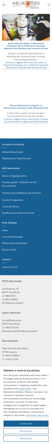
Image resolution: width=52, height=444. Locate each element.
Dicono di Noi (9, 249)
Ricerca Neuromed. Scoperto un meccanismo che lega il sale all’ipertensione (26, 106)
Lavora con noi (9, 267)
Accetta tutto (26, 423)
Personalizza (26, 431)
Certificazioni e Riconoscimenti (18, 212)
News (5, 230)
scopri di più (11, 359)
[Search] (49, 4)
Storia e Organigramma (14, 175)
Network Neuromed (12, 152)
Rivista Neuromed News (14, 243)
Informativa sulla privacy (37, 415)
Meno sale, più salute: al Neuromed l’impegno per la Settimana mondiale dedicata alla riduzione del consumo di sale (26, 45)
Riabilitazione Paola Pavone (16, 158)
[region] (26, 405)
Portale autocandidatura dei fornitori (21, 192)
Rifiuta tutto (26, 438)
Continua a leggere (26, 65)
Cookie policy (25, 388)
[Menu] (3, 4)
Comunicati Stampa (12, 236)
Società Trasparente (12, 200)
